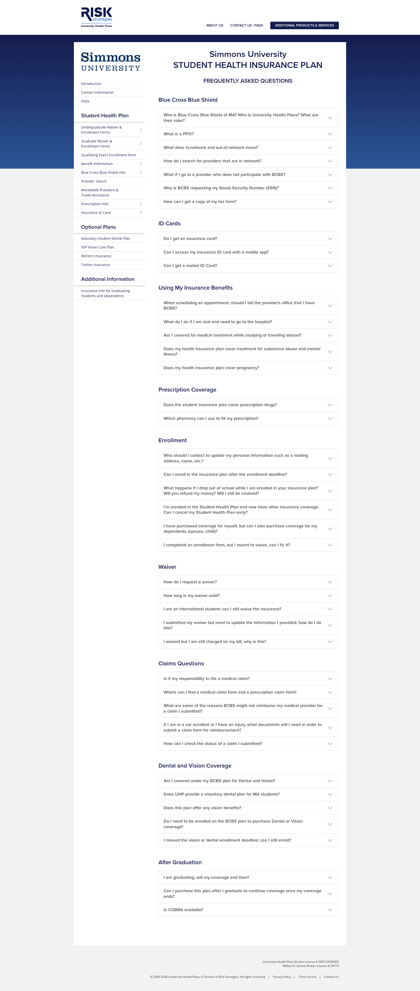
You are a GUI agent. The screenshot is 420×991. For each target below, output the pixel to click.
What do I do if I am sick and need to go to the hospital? (218, 321)
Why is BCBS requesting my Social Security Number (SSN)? (221, 188)
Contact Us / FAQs (246, 25)
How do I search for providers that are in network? (212, 161)
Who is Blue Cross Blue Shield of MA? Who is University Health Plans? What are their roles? (241, 117)
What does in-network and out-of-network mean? (211, 147)
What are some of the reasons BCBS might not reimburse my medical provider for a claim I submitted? (243, 708)
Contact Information (97, 92)
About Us (214, 25)
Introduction (91, 83)
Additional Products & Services (304, 25)
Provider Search (94, 181)
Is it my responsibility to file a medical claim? (207, 678)
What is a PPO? (179, 134)
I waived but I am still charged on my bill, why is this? (215, 641)
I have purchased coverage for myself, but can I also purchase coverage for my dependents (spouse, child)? (240, 528)
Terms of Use (307, 977)
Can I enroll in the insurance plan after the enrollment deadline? (225, 474)
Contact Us (331, 977)
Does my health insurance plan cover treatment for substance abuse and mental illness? (242, 351)
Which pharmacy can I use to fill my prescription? (211, 418)
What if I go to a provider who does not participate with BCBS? (224, 174)
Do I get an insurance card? (190, 238)
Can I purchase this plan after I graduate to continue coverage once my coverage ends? (243, 893)
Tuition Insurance (95, 264)
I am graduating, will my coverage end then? (206, 877)
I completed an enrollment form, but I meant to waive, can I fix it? (227, 545)
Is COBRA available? (183, 909)
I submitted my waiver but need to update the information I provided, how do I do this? (242, 625)
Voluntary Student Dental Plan (105, 238)
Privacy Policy (282, 977)
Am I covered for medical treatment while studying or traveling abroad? (233, 335)
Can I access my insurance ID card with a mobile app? (216, 252)
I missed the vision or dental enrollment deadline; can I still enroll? (227, 840)
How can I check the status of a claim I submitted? (213, 743)
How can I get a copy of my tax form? (200, 201)
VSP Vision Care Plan (97, 247)
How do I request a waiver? (190, 582)
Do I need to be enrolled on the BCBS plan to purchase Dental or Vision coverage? (233, 823)
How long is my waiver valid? (192, 595)
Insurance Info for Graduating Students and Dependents (105, 293)
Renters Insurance (96, 256)
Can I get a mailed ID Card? (190, 265)
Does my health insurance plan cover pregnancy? (211, 367)
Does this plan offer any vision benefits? (202, 807)
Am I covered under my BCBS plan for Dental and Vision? (219, 780)
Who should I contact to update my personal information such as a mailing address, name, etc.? (236, 458)
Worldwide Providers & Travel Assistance (99, 192)
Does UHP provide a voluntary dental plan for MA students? (222, 794)
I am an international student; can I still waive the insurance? (222, 609)
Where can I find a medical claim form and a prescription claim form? (230, 692)
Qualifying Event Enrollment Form (108, 155)
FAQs (85, 101)
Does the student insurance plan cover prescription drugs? (220, 404)
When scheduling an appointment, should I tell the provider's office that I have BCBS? (239, 305)
